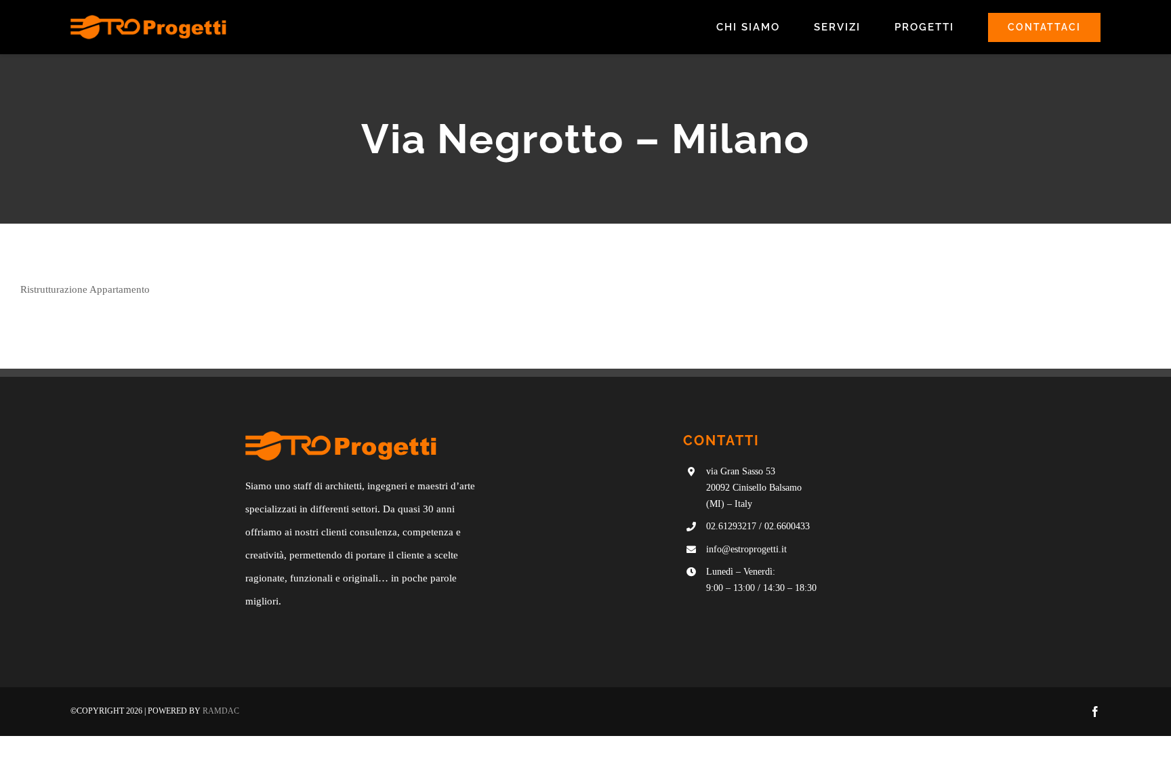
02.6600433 (787, 526)
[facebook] (1095, 711)
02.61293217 (731, 526)
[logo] (148, 19)
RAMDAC (221, 711)
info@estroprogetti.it (746, 549)
